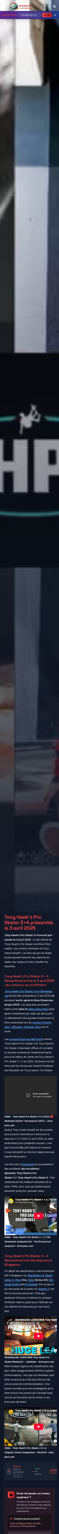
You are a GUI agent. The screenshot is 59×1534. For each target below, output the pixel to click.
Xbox (18, 1279)
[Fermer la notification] (55, 15)
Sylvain (17, 1466)
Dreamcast (27, 1164)
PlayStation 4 (35, 1275)
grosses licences (25, 1039)
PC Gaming (30, 1284)
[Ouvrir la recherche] (54, 6)
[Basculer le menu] (4, 6)
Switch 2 (43, 1288)
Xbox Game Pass (38, 1009)
